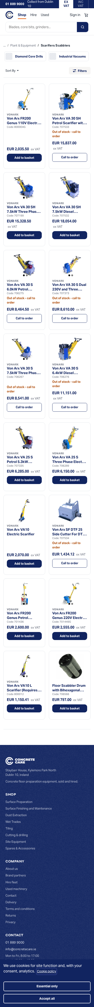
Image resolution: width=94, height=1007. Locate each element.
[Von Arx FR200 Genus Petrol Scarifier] (24, 594)
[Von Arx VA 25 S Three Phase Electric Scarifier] (69, 438)
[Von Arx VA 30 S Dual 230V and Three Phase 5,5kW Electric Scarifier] (69, 265)
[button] (12, 70)
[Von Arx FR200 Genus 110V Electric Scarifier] (24, 99)
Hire (33, 15)
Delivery (10, 902)
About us (11, 869)
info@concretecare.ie (20, 949)
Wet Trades (13, 822)
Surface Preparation (18, 802)
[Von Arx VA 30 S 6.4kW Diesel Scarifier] (69, 349)
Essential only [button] (47, 986)
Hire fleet (11, 882)
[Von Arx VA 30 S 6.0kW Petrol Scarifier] (24, 265)
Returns (10, 915)
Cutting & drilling (16, 835)
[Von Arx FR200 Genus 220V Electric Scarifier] (69, 594)
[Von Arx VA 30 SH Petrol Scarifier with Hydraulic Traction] (69, 99)
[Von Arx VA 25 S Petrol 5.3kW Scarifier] (24, 438)
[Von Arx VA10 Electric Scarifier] (24, 510)
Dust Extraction (16, 815)
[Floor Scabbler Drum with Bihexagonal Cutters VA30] (69, 666)
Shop (22, 15)
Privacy (10, 922)
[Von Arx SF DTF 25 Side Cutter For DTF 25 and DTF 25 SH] (69, 510)
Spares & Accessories (20, 848)
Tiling (9, 828)
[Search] (82, 27)
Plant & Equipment (23, 45)
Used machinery (16, 889)
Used (45, 15)
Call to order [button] (69, 157)
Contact (10, 896)
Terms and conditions (20, 909)
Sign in (75, 15)
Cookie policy (46, 971)
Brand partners (15, 875)
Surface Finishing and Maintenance (28, 808)
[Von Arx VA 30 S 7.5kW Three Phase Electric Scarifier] (24, 349)
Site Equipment (15, 842)
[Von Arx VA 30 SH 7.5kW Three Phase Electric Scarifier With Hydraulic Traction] (24, 187)
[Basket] (86, 15)
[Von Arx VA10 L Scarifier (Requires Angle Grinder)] (24, 666)
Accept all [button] (47, 998)
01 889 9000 (14, 4)
